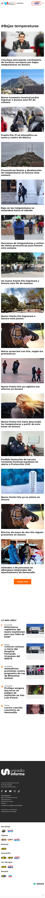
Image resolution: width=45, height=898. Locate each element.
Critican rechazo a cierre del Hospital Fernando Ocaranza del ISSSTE (14, 652)
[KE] (4, 876)
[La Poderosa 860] (10, 840)
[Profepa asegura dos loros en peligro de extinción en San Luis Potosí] (35, 692)
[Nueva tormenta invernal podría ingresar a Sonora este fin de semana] (22, 81)
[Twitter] (6, 791)
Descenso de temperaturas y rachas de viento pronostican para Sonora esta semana (22, 245)
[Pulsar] (10, 831)
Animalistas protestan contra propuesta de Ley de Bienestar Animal (14, 673)
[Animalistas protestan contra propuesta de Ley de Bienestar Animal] (35, 672)
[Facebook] (2, 791)
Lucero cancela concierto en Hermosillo (13, 710)
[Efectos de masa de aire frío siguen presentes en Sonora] (22, 516)
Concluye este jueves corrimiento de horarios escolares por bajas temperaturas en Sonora (21, 62)
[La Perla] (10, 876)
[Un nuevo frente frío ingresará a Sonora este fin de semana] (22, 265)
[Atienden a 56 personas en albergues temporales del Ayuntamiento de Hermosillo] (22, 551)
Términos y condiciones (9, 809)
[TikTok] (19, 791)
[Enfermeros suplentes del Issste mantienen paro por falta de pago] (35, 631)
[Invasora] (4, 831)
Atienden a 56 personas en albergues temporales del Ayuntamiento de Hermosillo (18, 570)
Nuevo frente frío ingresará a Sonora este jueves (18, 317)
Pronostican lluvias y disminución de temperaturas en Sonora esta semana (21, 172)
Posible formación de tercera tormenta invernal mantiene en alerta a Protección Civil (19, 462)
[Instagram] (15, 791)
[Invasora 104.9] (4, 849)
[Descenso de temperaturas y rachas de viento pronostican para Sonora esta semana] (22, 227)
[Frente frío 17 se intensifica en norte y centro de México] (22, 119)
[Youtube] (10, 791)
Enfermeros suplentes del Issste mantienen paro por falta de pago (14, 632)
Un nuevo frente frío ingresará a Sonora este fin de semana (20, 282)
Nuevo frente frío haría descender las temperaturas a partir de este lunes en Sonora (21, 424)
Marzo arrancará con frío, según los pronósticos (22, 352)
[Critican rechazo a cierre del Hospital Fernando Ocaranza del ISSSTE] (35, 651)
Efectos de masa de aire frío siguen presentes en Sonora (22, 533)
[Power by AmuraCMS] (38, 884)
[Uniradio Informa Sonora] (13, 3)
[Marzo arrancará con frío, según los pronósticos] (22, 335)
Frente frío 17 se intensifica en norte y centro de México (19, 136)
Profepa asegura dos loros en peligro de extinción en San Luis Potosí (14, 693)
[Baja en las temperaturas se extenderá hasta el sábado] (22, 192)
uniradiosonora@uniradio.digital (11, 805)
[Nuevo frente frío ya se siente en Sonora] (22, 481)
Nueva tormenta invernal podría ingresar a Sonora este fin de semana (20, 100)
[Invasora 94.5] (4, 840)
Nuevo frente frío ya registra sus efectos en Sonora (20, 387)
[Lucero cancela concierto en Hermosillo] (35, 709)
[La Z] (17, 857)
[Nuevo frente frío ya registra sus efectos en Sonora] (22, 370)
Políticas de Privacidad (8, 811)
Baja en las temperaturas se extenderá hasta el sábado (17, 209)
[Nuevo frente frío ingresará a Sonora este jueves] (22, 300)
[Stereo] (4, 858)
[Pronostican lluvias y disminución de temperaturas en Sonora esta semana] (22, 154)
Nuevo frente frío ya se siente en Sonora (20, 498)
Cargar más (22, 582)
